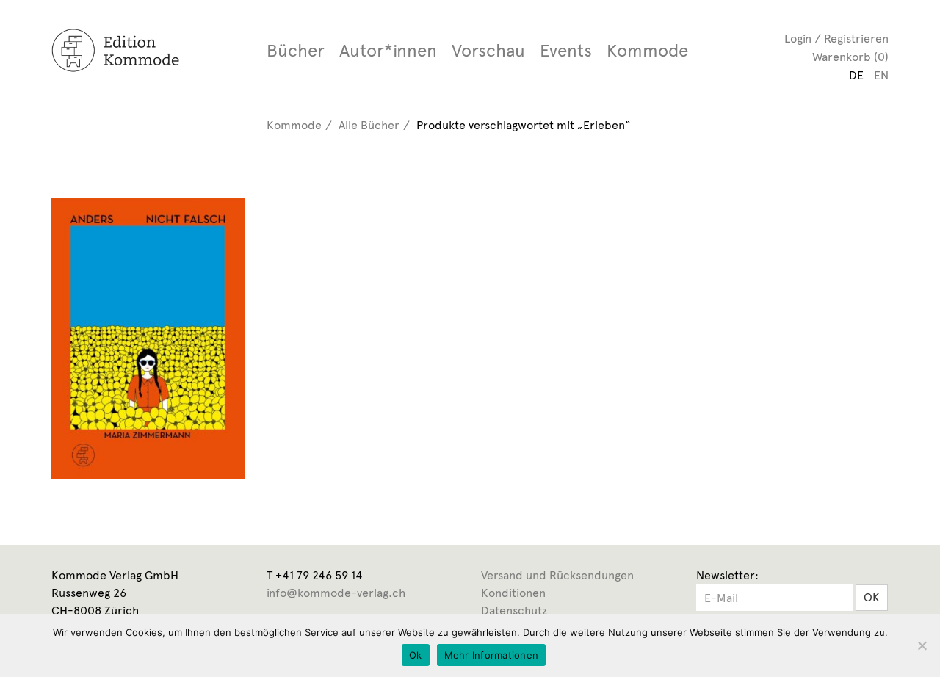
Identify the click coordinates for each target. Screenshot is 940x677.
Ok (415, 655)
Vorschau (488, 51)
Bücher (296, 51)
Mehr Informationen (491, 655)
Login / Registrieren (836, 39)
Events (566, 51)
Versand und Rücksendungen (557, 575)
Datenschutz (514, 611)
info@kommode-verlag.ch (336, 593)
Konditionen (513, 593)
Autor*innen (388, 51)
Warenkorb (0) (850, 57)
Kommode (647, 51)
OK (872, 597)
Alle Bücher (369, 125)
